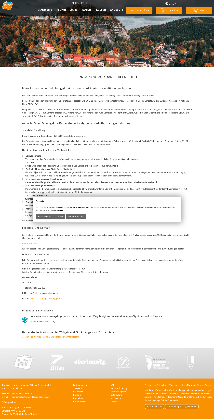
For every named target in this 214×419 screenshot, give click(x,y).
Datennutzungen (82, 207)
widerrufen (58, 210)
